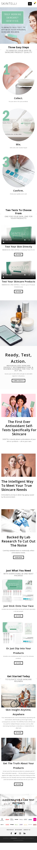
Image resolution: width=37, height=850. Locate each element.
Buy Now (18, 254)
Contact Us (27, 829)
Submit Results (18, 380)
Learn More (18, 557)
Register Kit (10, 829)
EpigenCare (14, 838)
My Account (18, 829)
